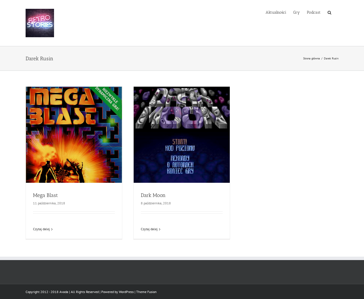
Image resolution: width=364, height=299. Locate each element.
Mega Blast (45, 195)
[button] (329, 12)
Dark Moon (153, 195)
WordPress (126, 292)
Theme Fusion (146, 292)
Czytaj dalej (41, 229)
